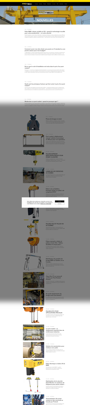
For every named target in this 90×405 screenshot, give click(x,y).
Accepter (59, 201)
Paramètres (59, 203)
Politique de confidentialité (45, 203)
